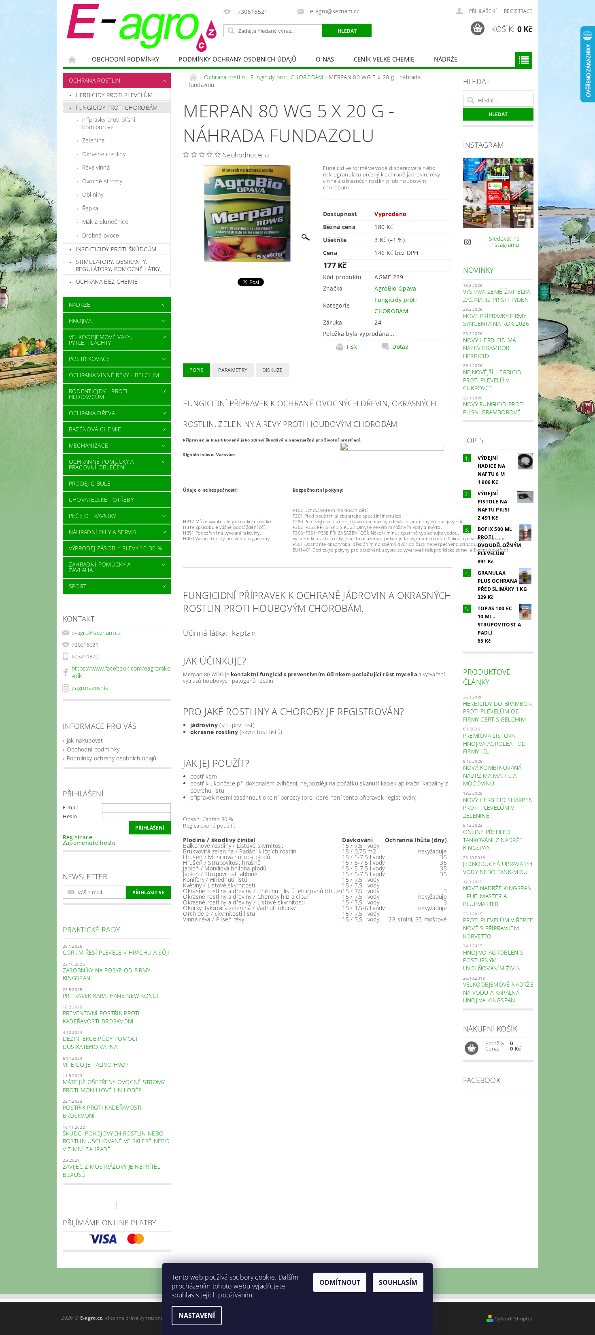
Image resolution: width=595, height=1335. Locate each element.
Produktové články (487, 677)
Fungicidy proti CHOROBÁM (117, 107)
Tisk (351, 346)
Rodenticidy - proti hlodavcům (98, 394)
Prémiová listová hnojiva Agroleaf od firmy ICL (494, 743)
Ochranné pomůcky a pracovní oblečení (101, 464)
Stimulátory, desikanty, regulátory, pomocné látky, (119, 265)
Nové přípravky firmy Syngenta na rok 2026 (496, 320)
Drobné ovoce (100, 235)
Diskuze (272, 370)
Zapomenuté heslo (89, 843)
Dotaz (400, 346)
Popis (196, 370)
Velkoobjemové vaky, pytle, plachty (100, 339)
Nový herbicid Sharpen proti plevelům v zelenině (498, 807)
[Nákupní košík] (471, 1048)
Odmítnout (339, 1282)
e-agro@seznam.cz (96, 633)
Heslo (70, 816)
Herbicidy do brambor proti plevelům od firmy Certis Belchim (497, 711)
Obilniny (93, 194)
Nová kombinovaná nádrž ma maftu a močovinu (492, 775)
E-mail (70, 807)
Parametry (232, 370)
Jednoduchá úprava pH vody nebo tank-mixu (497, 868)
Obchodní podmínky (125, 59)
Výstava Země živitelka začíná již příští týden (497, 296)
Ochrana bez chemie (107, 281)
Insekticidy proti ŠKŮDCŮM (116, 249)
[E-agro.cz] (142, 28)
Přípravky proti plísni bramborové (108, 123)
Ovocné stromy (102, 181)
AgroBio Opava (395, 288)
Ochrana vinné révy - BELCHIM (114, 375)
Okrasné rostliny (103, 154)
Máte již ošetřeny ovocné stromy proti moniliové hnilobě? (114, 1086)
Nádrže (446, 59)
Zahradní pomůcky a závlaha (100, 567)
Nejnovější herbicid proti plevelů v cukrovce (492, 380)
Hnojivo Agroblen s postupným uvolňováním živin (493, 960)
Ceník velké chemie (384, 59)
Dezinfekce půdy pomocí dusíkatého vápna (100, 1043)
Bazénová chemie (95, 429)
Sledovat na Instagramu (504, 241)
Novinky (478, 270)
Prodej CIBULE (89, 483)
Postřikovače (89, 359)
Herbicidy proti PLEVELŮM (114, 95)
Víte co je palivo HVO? (95, 1064)
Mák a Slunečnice (105, 221)
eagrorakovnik (90, 688)
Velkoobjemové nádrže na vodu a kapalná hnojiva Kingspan (498, 992)
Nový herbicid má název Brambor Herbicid (489, 348)
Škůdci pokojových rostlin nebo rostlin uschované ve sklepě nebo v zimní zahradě (116, 1141)
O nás (325, 59)
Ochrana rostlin (95, 80)
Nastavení (196, 1315)
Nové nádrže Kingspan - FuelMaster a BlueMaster (497, 896)
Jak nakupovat (85, 740)
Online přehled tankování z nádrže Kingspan (493, 839)
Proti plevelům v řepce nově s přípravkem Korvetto (498, 928)
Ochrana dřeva (92, 413)
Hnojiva (80, 321)
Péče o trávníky (92, 516)
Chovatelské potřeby (101, 499)
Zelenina (93, 140)
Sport (78, 586)
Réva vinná (96, 167)
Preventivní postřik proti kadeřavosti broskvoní (101, 1017)
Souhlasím (398, 1282)
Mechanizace (88, 445)
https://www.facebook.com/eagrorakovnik (121, 671)
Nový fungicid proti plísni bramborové (494, 408)
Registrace (518, 11)
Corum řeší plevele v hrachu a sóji (116, 952)
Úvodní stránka (72, 59)
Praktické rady (91, 929)
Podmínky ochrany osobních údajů (237, 59)
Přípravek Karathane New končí (110, 996)
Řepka (90, 208)
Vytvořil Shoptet (513, 1318)
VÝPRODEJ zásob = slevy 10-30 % (115, 548)
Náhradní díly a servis (102, 532)
